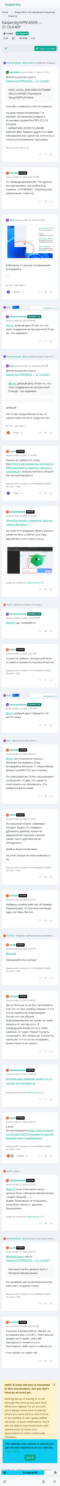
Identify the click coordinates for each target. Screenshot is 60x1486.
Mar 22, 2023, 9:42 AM (34, 366)
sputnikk (14, 72)
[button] (4, 1481)
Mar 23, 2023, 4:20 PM (25, 899)
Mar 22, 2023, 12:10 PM (26, 618)
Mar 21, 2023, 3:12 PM (39, 72)
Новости (23, 33)
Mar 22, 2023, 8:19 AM (34, 220)
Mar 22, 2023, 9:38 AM (25, 320)
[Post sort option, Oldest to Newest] (6, 48)
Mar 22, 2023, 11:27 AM (26, 515)
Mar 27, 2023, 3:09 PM (25, 1121)
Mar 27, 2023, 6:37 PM (25, 1184)
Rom (12, 220)
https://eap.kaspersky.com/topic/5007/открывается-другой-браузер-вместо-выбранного (30, 1134)
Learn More (12, 1451)
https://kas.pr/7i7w (35, 582)
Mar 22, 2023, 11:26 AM (26, 455)
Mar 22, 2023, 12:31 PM (26, 708)
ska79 (13, 451)
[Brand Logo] (13, 4)
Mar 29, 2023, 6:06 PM (25, 1326)
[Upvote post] (40, 154)
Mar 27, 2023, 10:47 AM (26, 1074)
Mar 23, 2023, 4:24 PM (25, 948)
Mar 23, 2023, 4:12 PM (25, 818)
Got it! (30, 1457)
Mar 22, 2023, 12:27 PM (26, 653)
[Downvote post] (51, 154)
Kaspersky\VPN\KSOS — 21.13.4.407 (27, 81)
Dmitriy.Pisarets (14, 62)
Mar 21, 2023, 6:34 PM (25, 177)
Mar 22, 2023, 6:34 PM (25, 754)
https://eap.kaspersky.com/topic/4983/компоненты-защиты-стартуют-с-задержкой (30, 467)
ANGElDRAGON (17, 511)
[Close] (54, 1384)
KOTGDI (14, 173)
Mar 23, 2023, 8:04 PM (25, 1000)
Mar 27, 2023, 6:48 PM (25, 1251)
